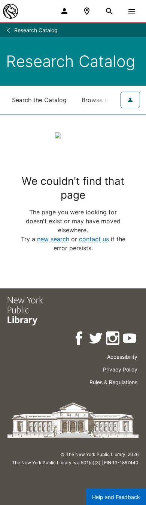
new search (53, 239)
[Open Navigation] (132, 11)
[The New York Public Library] (10, 11)
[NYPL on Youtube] (130, 339)
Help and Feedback (116, 497)
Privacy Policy (120, 369)
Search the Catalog (39, 100)
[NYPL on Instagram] (113, 339)
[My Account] (64, 11)
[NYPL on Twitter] (96, 339)
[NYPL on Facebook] (79, 339)
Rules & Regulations (113, 382)
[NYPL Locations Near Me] (87, 11)
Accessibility (122, 357)
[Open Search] (109, 11)
